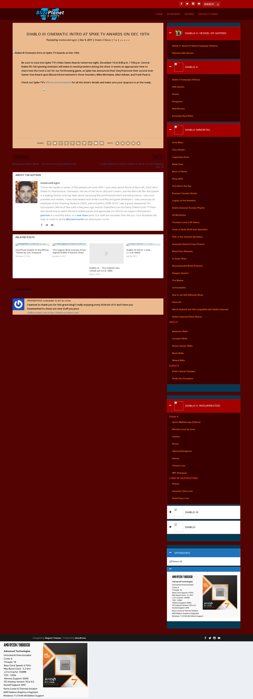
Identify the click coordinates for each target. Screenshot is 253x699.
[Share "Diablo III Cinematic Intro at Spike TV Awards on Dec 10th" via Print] (102, 143)
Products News (208, 14)
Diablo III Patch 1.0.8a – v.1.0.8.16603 (139, 251)
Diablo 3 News (103, 40)
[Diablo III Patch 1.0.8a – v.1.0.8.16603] (143, 244)
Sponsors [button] (182, 552)
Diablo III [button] (191, 512)
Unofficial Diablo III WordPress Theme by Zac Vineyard (32, 251)
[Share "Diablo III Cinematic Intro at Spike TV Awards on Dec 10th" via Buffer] (84, 143)
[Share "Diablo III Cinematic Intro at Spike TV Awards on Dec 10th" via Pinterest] (72, 143)
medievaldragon (68, 40)
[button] (203, 569)
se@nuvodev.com (37, 312)
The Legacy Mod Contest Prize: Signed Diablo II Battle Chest (69, 251)
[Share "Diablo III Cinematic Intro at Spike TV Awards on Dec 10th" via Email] (96, 143)
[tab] (203, 33)
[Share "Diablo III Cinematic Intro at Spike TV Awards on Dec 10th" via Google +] (61, 143)
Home (159, 14)
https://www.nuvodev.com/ (63, 312)
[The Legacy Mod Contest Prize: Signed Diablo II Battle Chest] (70, 244)
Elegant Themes (53, 638)
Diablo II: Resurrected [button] (202, 405)
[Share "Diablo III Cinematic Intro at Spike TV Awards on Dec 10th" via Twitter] (55, 143)
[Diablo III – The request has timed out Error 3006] (106, 253)
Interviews (173, 14)
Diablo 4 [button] (191, 67)
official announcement (58, 82)
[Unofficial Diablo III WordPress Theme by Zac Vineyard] (32, 244)
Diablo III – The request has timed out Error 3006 (104, 269)
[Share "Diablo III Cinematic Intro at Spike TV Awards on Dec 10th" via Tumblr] (67, 143)
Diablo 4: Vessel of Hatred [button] (205, 33)
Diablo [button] (189, 527)
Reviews (189, 14)
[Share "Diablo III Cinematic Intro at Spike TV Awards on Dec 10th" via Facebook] (49, 143)
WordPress (80, 638)
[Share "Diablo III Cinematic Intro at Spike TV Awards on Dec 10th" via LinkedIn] (78, 143)
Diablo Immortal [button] (197, 129)
